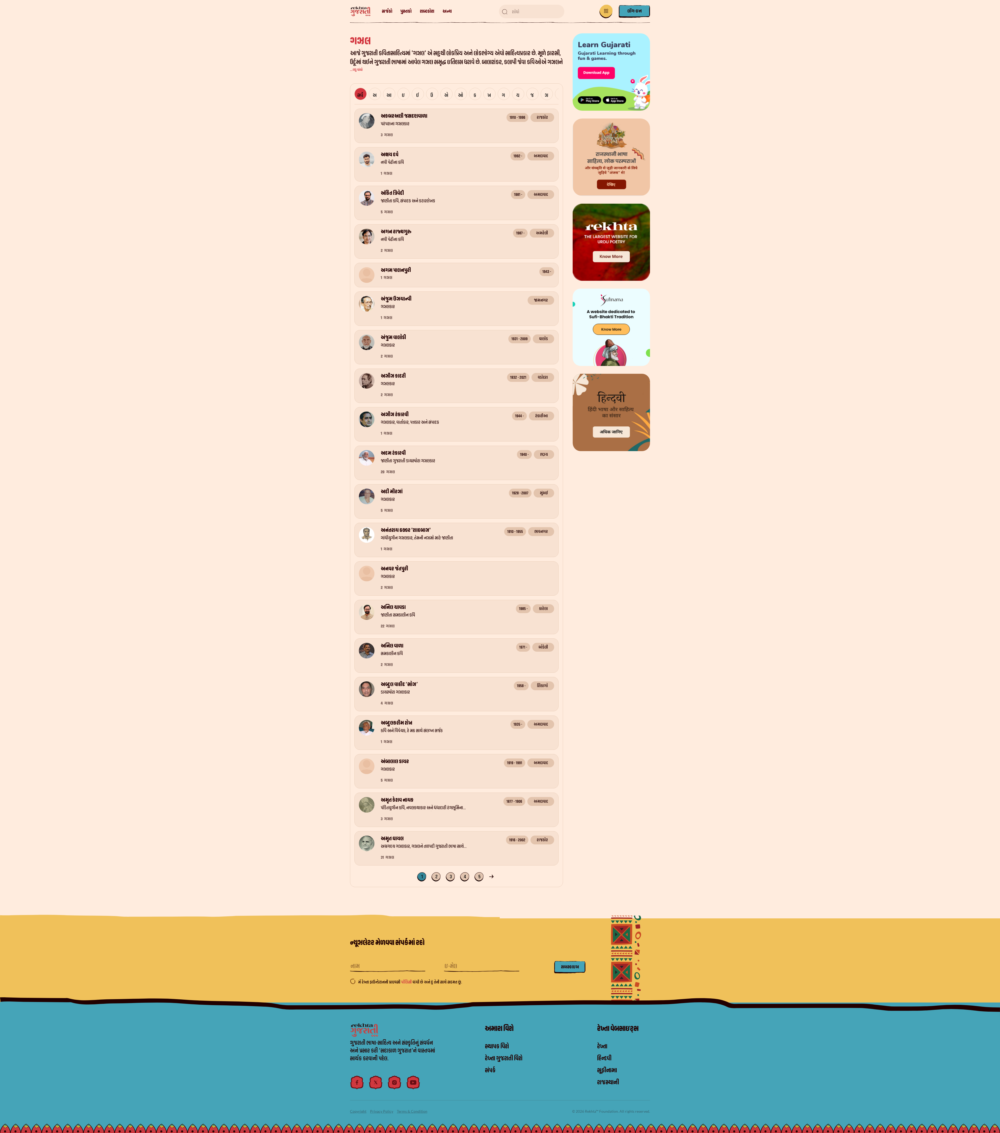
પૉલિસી (407, 982)
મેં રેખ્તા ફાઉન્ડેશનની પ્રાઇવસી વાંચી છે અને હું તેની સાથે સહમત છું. (410, 982)
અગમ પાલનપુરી (396, 270)
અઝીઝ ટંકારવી (395, 415)
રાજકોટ (542, 117)
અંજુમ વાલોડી (393, 337)
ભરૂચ (544, 454)
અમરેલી (542, 233)
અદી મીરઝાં (392, 492)
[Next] (492, 876)
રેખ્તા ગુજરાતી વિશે (503, 1058)
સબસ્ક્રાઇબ (570, 966)
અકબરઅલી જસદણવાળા (404, 116)
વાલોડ (543, 339)
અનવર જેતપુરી (394, 569)
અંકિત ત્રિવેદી (392, 193)
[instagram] (395, 1082)
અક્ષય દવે (389, 155)
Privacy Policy (381, 1111)
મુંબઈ (544, 493)
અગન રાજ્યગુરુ (396, 232)
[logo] (363, 12)
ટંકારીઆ (541, 416)
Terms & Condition (412, 1111)
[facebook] (357, 1082)
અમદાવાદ (541, 156)
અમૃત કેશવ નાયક (397, 800)
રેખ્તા (602, 1046)
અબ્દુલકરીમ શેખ (396, 723)
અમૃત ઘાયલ (392, 839)
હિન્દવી (604, 1058)
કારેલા (543, 609)
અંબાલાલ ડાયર (395, 761)
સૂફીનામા (607, 1070)
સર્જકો (387, 11)
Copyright (358, 1111)
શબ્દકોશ (427, 11)
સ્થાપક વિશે (497, 1046)
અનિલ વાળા (392, 646)
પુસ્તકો (406, 11)
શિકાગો (542, 686)
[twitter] (376, 1082)
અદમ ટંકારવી (393, 453)
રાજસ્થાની (608, 1082)
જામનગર (541, 300)
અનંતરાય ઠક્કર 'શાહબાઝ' (406, 530)
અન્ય (447, 11)
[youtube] (413, 1082)
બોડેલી (543, 647)
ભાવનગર (541, 531)
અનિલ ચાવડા (393, 607)
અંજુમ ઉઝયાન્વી (396, 299)
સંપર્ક (490, 1070)
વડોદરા (543, 377)
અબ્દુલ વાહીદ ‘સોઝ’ (399, 684)
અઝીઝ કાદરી (393, 376)
